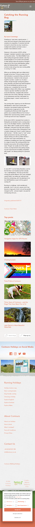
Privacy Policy (8, 433)
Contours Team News (10, 209)
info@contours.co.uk (10, 452)
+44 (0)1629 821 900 (10, 449)
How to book (8, 424)
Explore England (9, 399)
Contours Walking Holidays (12, 464)
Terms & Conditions (10, 430)
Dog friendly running (10, 394)
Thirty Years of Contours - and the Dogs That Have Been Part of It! (16, 303)
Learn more (18, 497)
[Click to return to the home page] (5, 7)
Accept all (17, 510)
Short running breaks (10, 391)
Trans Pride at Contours (12, 281)
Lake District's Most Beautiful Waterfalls (14, 326)
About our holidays (9, 421)
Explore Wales (8, 405)
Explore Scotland (9, 402)
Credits (26, 480)
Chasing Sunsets (10, 260)
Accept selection (17, 513)
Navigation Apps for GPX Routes (15, 239)
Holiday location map (10, 388)
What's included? (9, 427)
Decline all (17, 517)
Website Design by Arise (27, 484)
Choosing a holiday (9, 397)
